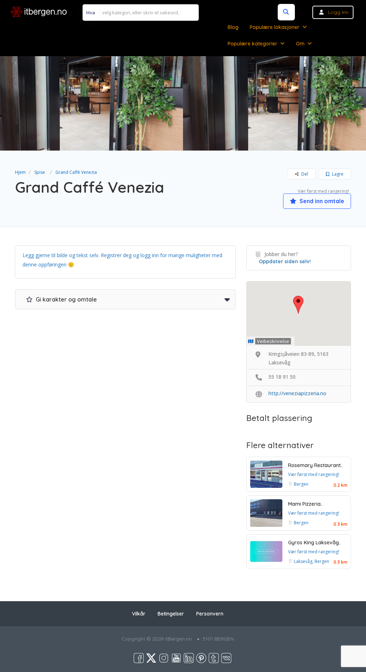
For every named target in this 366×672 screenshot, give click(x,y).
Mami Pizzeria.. (305, 504)
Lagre (337, 174)
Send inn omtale (321, 201)
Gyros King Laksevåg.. (314, 542)
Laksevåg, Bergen (311, 561)
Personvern (209, 613)
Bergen (301, 484)
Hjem (20, 172)
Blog (233, 27)
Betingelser (171, 613)
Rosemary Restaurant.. (315, 465)
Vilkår (138, 613)
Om (300, 43)
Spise (39, 172)
